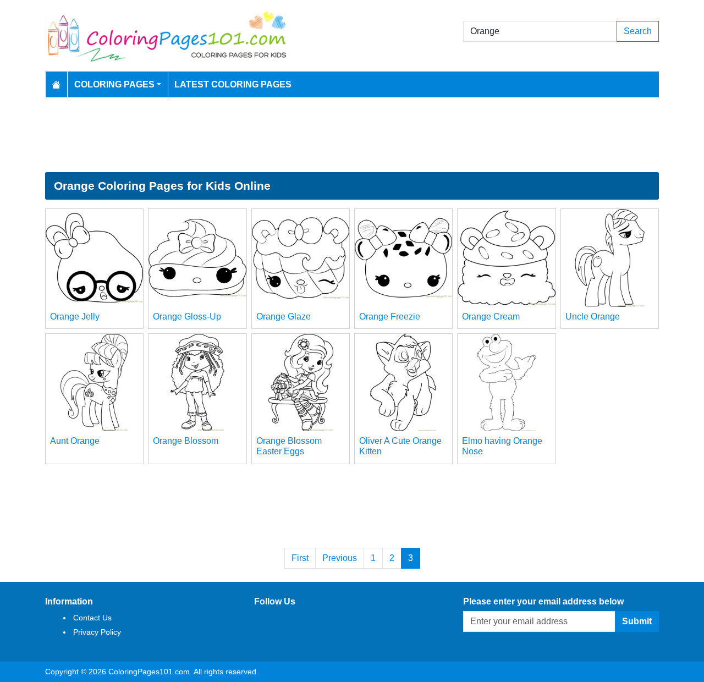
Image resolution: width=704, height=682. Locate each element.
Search (638, 31)
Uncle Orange (592, 316)
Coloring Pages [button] (114, 84)
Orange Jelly (75, 316)
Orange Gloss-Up (187, 316)
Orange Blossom (185, 441)
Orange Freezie (389, 316)
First (300, 558)
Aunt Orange (75, 441)
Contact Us (92, 617)
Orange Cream (491, 316)
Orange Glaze (283, 316)
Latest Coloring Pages (233, 84)
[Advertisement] (352, 135)
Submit (637, 621)
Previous (339, 558)
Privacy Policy (97, 632)
